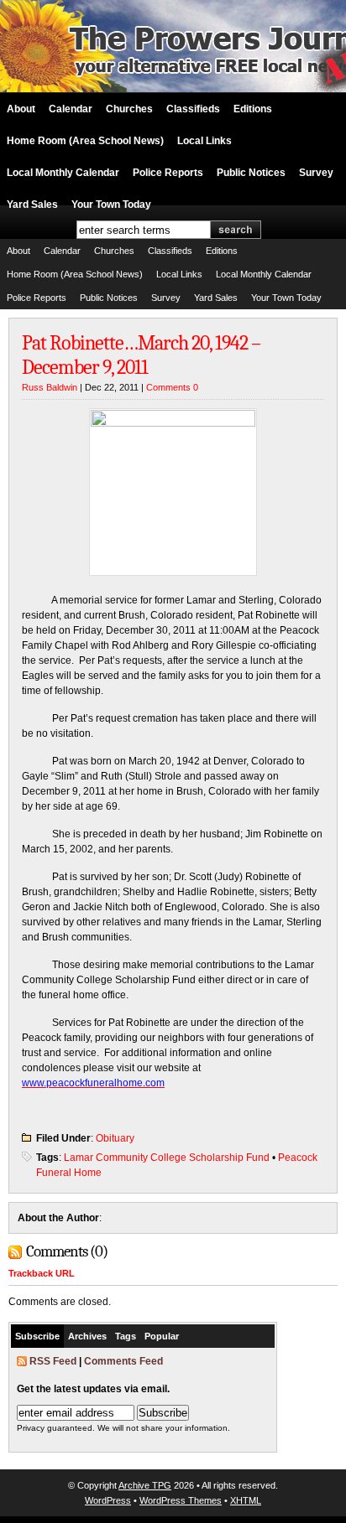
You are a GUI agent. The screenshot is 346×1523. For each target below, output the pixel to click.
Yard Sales (32, 204)
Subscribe (37, 1336)
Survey (316, 173)
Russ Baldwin (49, 387)
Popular (161, 1336)
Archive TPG (144, 1485)
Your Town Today (111, 204)
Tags (125, 1336)
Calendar (70, 109)
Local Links (204, 141)
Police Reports (168, 173)
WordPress (108, 1500)
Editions (252, 109)
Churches (129, 109)
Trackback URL (41, 1273)
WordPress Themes (180, 1500)
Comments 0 (172, 387)
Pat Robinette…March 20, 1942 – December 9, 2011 (141, 355)
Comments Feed (123, 1361)
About (21, 109)
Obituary (115, 1138)
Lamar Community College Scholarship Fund (167, 1157)
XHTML (245, 1500)
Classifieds (193, 109)
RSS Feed (52, 1361)
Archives (87, 1336)
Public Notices (251, 173)
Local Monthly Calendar (63, 173)
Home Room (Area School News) (85, 141)
